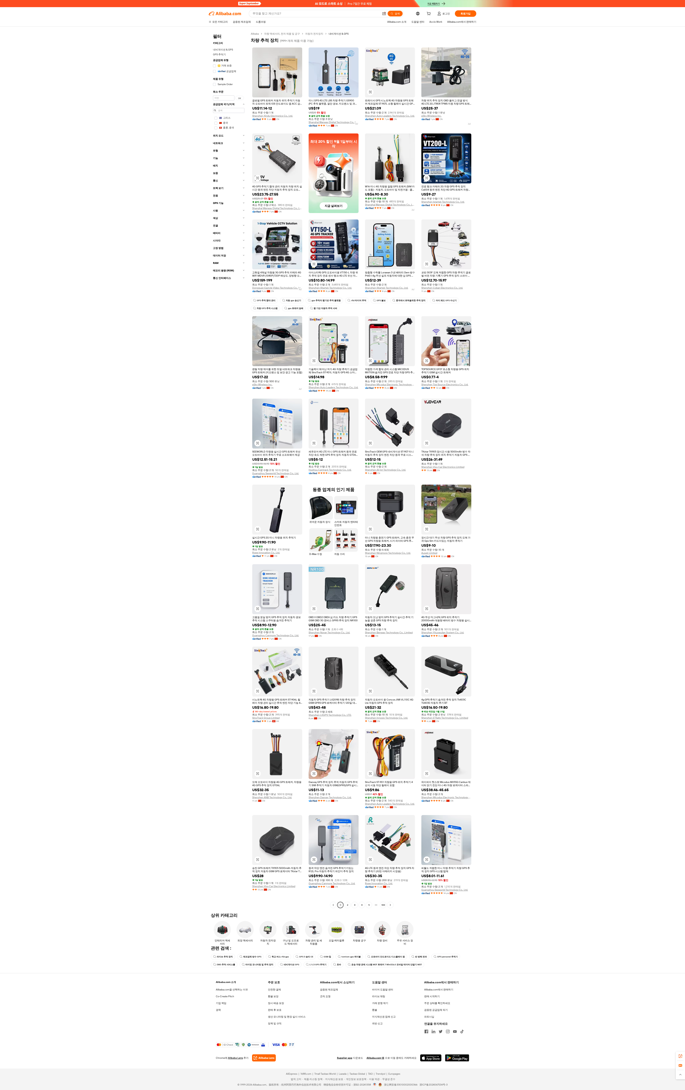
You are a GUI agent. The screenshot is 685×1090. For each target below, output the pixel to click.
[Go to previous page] (333, 905)
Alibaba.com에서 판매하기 (438, 989)
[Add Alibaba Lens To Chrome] (264, 1057)
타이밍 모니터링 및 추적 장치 (259, 964)
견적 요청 (325, 996)
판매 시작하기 (432, 996)
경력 (218, 1009)
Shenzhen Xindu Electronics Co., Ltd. (272, 115)
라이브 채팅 (378, 996)
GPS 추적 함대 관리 (266, 300)
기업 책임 (221, 1003)
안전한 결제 (274, 989)
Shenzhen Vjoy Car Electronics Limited (442, 467)
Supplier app (344, 1057)
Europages (394, 1073)
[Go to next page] (390, 905)
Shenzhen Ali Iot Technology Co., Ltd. (385, 469)
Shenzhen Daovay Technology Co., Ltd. (330, 797)
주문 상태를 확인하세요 (437, 1003)
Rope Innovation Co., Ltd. (266, 552)
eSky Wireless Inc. (431, 115)
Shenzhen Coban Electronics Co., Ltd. (442, 287)
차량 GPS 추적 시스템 (267, 308)
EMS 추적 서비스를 (226, 964)
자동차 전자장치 (314, 33)
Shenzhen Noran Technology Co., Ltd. (329, 632)
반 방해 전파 (421, 956)
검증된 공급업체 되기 (436, 1009)
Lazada (342, 1073)
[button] (384, 13)
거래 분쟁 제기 (380, 1003)
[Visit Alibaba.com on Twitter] (440, 1031)
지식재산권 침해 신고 (384, 1016)
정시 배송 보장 (276, 1003)
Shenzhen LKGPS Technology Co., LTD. (330, 715)
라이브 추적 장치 (225, 956)
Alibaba (255, 33)
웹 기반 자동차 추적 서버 (325, 308)
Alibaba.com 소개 (226, 982)
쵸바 (339, 964)
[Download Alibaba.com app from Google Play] (457, 1057)
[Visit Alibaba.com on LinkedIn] (433, 1031)
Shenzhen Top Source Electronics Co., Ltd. (444, 384)
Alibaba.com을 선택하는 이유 (232, 989)
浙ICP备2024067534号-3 (434, 1084)
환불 (374, 1009)
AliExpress (291, 1073)
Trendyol (380, 1073)
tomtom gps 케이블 (351, 956)
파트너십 (429, 1016)
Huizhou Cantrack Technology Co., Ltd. (330, 469)
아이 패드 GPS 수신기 (446, 300)
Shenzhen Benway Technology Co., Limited (389, 632)
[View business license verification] (374, 1084)
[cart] (429, 14)
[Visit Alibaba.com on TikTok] (462, 1031)
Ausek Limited (429, 553)
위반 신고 (377, 1023)
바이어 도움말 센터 (382, 989)
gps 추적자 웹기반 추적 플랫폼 (326, 300)
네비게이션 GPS (291, 964)
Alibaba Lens (235, 1057)
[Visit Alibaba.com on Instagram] (448, 1031)
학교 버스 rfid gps (280, 956)
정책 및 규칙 (274, 1023)
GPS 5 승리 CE (306, 956)
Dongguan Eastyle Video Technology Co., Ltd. (277, 287)
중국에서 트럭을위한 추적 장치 (410, 300)
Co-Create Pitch (225, 996)
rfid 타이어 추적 (358, 300)
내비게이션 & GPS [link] (339, 33)
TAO (370, 1073)
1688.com (305, 1073)
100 (383, 905)
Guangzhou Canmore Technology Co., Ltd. (275, 635)
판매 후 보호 (274, 1009)
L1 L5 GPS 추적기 (317, 964)
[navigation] (229, 470)
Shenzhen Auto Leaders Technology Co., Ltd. (390, 115)
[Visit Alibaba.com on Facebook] (426, 1031)
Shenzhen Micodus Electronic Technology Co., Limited (390, 384)
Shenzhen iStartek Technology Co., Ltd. (330, 287)
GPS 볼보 (381, 300)
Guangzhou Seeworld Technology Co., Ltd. (275, 473)
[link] (680, 1056)
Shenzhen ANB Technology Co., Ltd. (272, 797)
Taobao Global (357, 1073)
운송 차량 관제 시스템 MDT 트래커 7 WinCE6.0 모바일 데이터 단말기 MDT (386, 964)
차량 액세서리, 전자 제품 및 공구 (282, 33)
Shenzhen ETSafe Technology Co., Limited (444, 717)
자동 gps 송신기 (293, 300)
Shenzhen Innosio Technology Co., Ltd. (386, 717)
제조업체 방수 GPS (252, 956)
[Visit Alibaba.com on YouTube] (455, 1031)
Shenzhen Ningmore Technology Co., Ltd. (388, 553)
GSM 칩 (327, 956)
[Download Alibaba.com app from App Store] (431, 1057)
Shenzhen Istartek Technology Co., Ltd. (443, 201)
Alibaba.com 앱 (375, 1057)
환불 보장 (273, 996)
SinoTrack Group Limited (266, 717)
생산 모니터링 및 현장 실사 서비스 (287, 1016)
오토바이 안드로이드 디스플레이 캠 (388, 956)
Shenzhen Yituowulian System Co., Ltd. (442, 632)
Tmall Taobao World (325, 1073)
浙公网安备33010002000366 (400, 1084)
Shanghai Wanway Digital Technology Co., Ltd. (334, 122)
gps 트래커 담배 (295, 308)
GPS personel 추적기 (447, 956)
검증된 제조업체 (329, 989)
